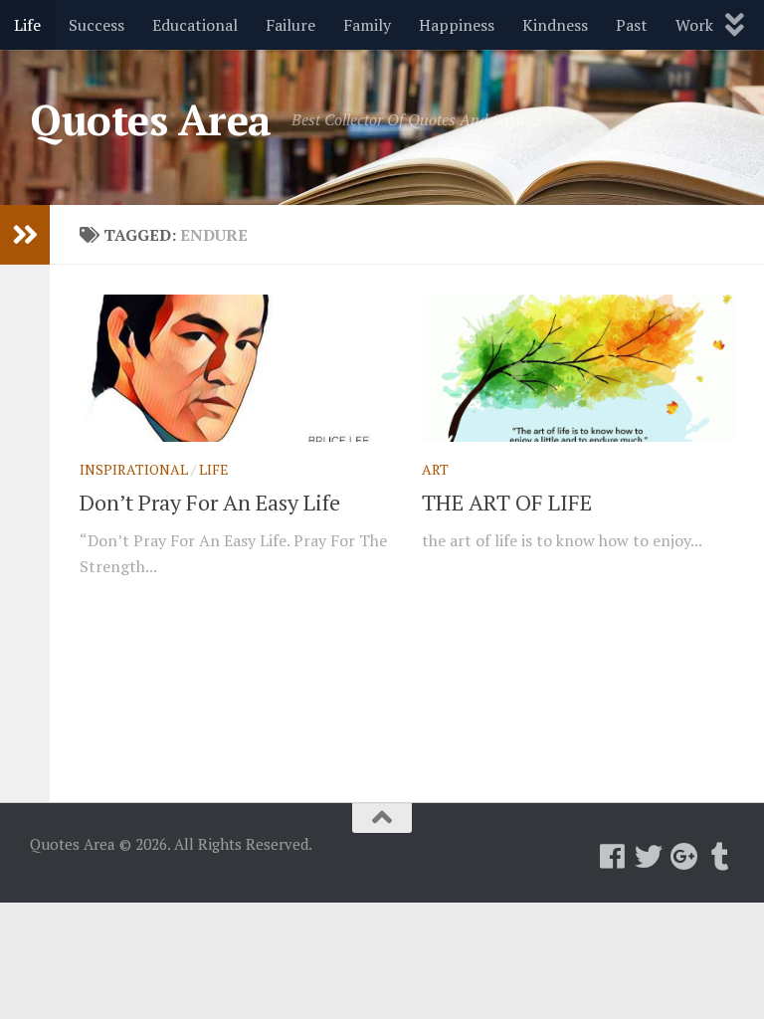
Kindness (555, 25)
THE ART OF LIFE (507, 502)
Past (632, 25)
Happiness (456, 25)
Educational (195, 25)
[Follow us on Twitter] (649, 857)
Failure (290, 25)
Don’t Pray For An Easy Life (210, 502)
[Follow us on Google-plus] (684, 857)
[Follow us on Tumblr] (720, 857)
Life (27, 25)
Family (367, 25)
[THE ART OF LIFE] (578, 368)
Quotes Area (151, 119)
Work (694, 25)
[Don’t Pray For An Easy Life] (236, 368)
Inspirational (134, 469)
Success (96, 25)
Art (435, 469)
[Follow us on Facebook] (613, 857)
